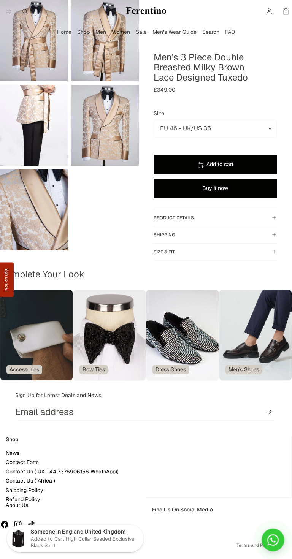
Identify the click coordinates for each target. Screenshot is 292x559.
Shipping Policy (24, 490)
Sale (141, 32)
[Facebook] (4, 524)
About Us (17, 505)
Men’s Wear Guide (174, 32)
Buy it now (215, 188)
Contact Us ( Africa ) (30, 481)
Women (121, 32)
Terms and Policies (256, 545)
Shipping (164, 235)
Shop (83, 32)
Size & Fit (164, 252)
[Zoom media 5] (34, 209)
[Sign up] (269, 412)
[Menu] (8, 11)
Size (159, 113)
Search (210, 32)
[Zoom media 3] (34, 125)
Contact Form (22, 462)
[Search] (25, 11)
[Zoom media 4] (105, 125)
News (12, 453)
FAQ (230, 32)
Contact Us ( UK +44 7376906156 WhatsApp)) (62, 471)
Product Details (174, 218)
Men (100, 32)
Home (64, 32)
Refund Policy (23, 499)
